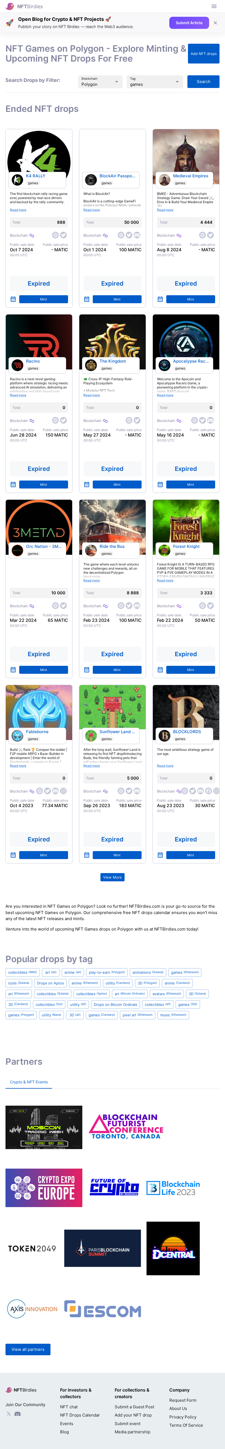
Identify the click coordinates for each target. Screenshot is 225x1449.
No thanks (142, 762)
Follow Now (83, 762)
